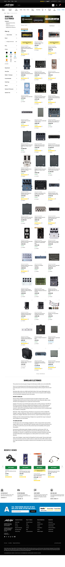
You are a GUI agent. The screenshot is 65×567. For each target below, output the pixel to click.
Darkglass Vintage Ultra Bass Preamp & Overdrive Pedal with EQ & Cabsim (26, 290)
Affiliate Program (40, 531)
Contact (59, 1)
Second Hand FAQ (51, 524)
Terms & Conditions (51, 527)
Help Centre (17, 522)
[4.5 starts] (24, 78)
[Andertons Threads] (12, 536)
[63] (55, 476)
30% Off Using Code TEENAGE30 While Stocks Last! (40, 470)
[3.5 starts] (51, 199)
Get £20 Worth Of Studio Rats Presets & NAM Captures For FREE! (26, 43)
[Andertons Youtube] (4, 536)
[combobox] (35, 5)
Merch (16, 1)
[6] (28, 78)
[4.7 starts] (51, 150)
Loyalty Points (50, 529)
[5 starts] (38, 48)
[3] (55, 150)
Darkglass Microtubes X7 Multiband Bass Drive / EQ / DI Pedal (53, 290)
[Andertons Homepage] (9, 5)
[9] (40, 480)
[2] (55, 78)
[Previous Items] (3, 466)
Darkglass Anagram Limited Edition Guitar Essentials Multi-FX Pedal (27, 48)
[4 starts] (38, 223)
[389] (27, 476)
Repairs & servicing (18, 527)
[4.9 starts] (38, 126)
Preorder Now (23, 341)
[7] (41, 126)
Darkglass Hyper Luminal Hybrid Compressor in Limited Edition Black (40, 242)
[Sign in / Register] (56, 5)
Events (38, 529)
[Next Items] (62, 466)
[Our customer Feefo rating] (50, 509)
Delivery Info (50, 522)
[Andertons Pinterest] (14, 536)
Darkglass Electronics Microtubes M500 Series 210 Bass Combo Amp (27, 146)
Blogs (12, 1)
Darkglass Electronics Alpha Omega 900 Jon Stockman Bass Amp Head (40, 362)
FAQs (27, 524)
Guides (5, 1)
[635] (13, 476)
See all (7, 63)
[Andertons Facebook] (6, 536)
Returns (16, 524)
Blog (27, 529)
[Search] (53, 5)
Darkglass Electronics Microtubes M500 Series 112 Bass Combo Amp (40, 170)
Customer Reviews (29, 531)
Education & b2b (18, 529)
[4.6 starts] (24, 54)
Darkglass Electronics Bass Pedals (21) (10, 24)
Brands (9, 1)
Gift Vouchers (50, 531)
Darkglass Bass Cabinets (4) (10, 27)
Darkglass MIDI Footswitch (25, 120)
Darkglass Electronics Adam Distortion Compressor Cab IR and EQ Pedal (40, 290)
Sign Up (33, 511)
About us (38, 522)
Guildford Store (40, 524)
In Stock (22, 52)
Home (5, 13)
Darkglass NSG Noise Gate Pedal (26, 96)
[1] (41, 48)
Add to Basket (11, 467)
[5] (41, 78)
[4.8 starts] (23, 476)
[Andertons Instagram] (8, 536)
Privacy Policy (17, 531)
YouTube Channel (29, 522)
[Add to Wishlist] (32, 30)
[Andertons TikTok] (10, 536)
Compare (23, 55)
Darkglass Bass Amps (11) (10, 25)
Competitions (39, 527)
